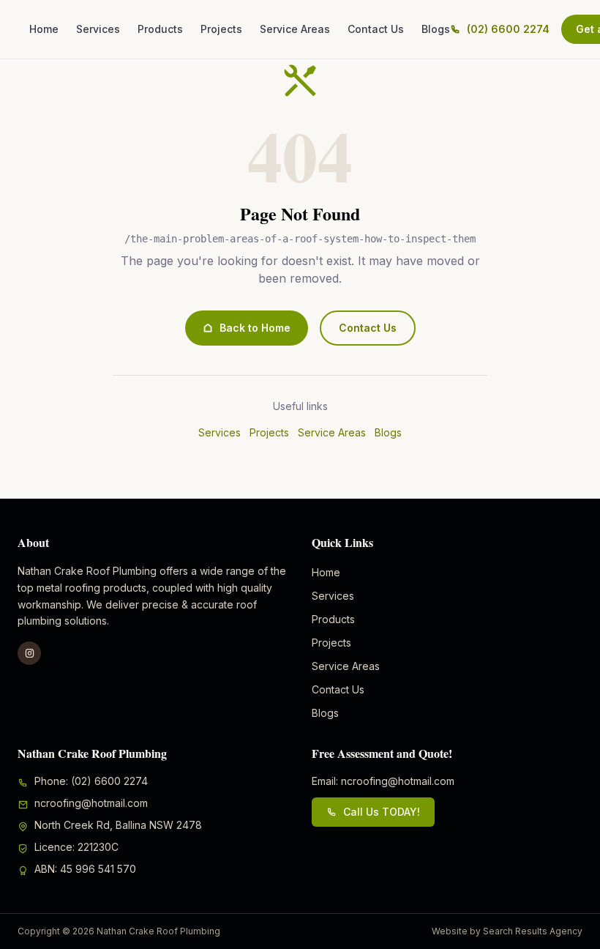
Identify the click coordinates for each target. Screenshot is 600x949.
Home (44, 29)
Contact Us (376, 29)
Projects (221, 29)
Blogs (435, 29)
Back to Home (255, 327)
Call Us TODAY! (381, 811)
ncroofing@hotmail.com (91, 803)
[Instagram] (29, 653)
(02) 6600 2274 (508, 29)
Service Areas (295, 29)
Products (160, 29)
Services (98, 29)
